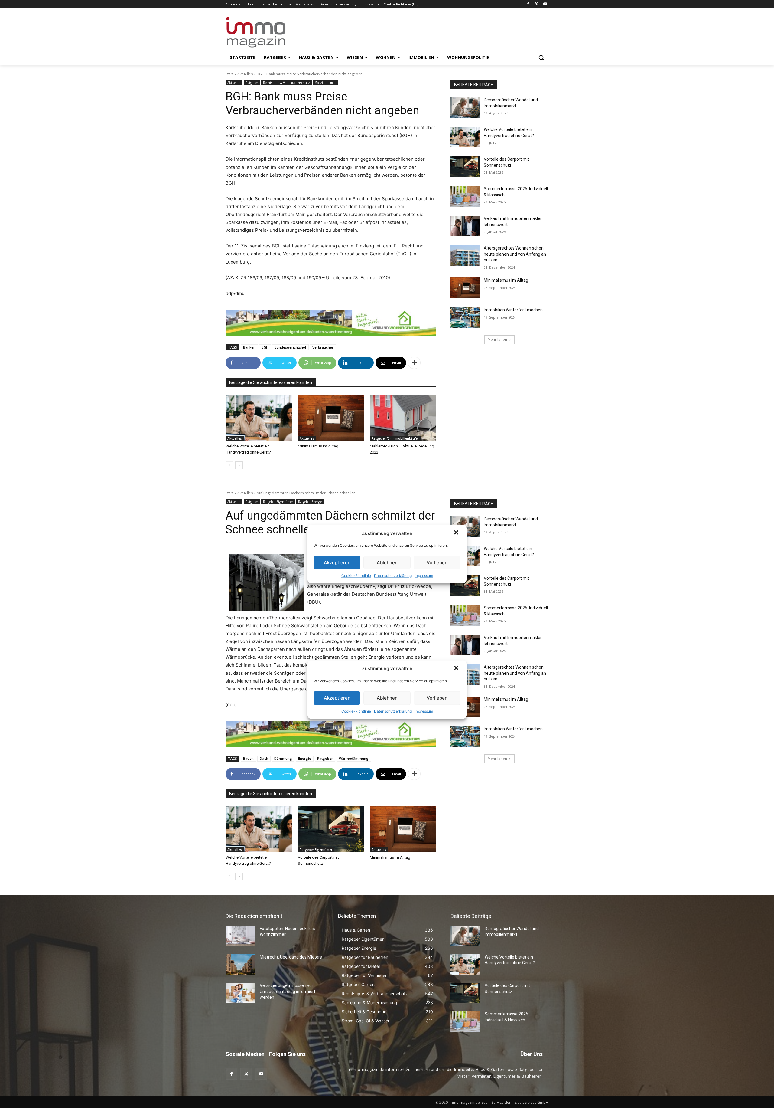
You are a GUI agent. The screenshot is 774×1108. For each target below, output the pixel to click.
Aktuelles (245, 74)
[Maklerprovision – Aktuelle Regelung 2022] (403, 418)
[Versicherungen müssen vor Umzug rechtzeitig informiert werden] (240, 993)
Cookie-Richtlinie (356, 575)
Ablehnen (387, 562)
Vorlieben (437, 562)
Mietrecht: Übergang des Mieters (291, 957)
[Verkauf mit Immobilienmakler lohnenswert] (465, 226)
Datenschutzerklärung (393, 575)
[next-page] (239, 465)
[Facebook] (528, 4)
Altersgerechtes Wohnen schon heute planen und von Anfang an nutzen (515, 254)
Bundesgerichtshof (290, 347)
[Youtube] (544, 4)
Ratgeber (252, 82)
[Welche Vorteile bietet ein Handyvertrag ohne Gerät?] (259, 418)
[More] (414, 363)
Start (229, 74)
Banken (249, 347)
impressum (424, 575)
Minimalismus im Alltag (319, 446)
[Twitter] (536, 4)
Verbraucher (322, 347)
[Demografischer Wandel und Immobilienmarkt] (465, 107)
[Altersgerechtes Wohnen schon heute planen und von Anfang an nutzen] (465, 255)
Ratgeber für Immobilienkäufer (395, 438)
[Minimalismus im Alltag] (331, 418)
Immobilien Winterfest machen (513, 309)
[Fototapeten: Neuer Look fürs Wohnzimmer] (240, 936)
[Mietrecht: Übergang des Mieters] (240, 964)
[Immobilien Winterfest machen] (465, 317)
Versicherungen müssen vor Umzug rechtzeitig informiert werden (287, 991)
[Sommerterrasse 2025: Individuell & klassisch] (465, 196)
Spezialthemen (326, 82)
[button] (456, 533)
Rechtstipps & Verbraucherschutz (286, 82)
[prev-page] (229, 465)
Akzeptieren (337, 562)
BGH (265, 347)
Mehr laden (497, 339)
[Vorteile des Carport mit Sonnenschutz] (465, 166)
